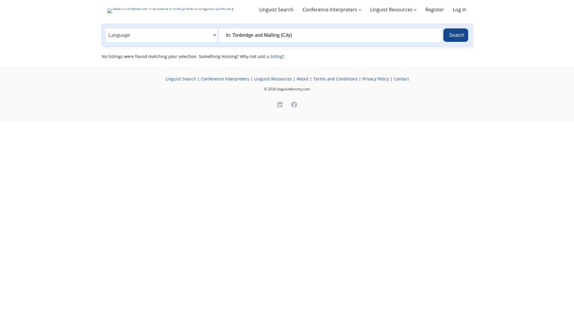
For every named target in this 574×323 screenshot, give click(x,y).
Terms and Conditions (335, 79)
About (303, 79)
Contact (401, 79)
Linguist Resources (273, 79)
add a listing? (271, 56)
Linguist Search (180, 79)
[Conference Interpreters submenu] (359, 9)
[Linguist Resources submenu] (415, 9)
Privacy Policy (376, 79)
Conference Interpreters (225, 79)
